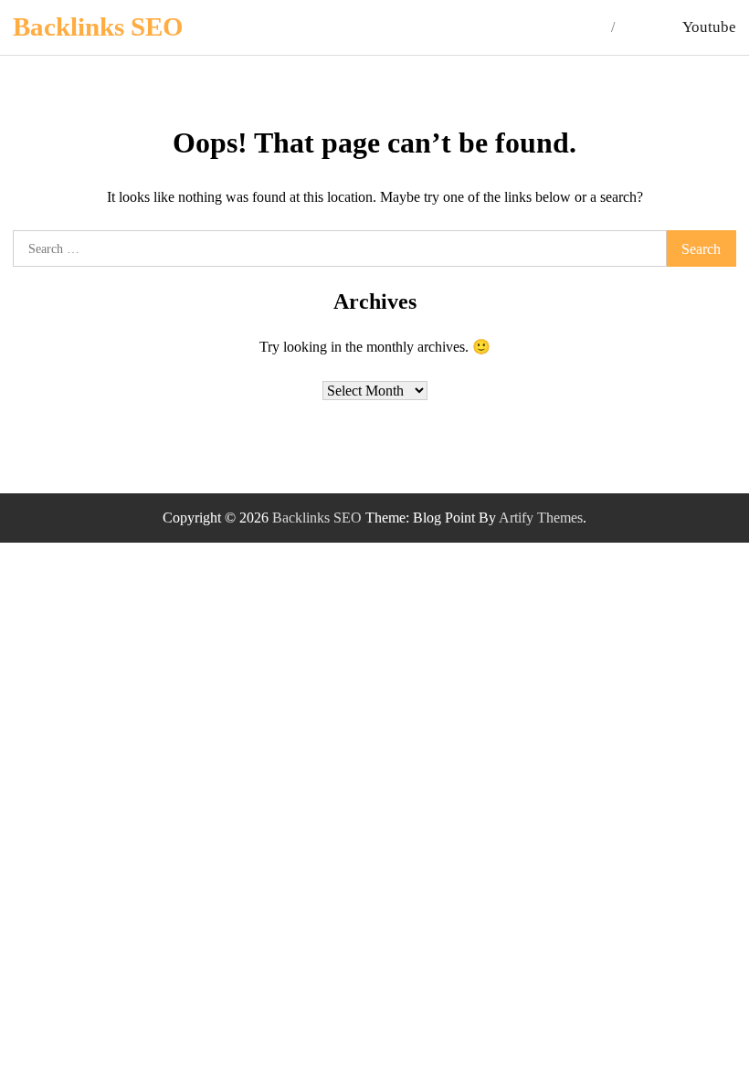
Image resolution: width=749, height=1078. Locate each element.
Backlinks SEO (98, 26)
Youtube (709, 27)
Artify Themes (541, 517)
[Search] (640, 27)
